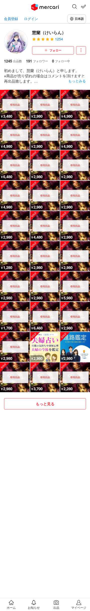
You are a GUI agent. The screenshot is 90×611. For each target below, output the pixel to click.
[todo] (83, 7)
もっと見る (45, 403)
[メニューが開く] (81, 50)
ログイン (31, 18)
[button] (74, 7)
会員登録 (11, 18)
